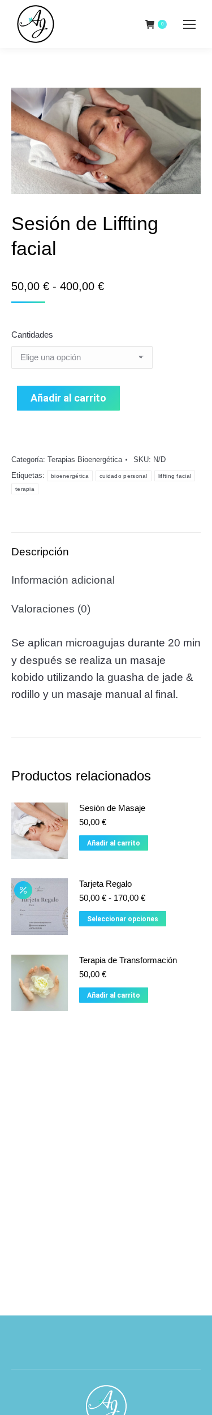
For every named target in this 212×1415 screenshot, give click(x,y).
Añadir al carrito (68, 398)
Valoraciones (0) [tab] (50, 609)
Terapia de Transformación (128, 960)
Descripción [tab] (40, 552)
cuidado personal (123, 476)
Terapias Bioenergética (84, 459)
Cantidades (32, 334)
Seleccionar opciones (122, 919)
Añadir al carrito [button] (113, 843)
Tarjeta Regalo (105, 883)
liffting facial (175, 476)
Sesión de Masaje (112, 808)
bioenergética (70, 476)
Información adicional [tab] (63, 580)
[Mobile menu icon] (189, 24)
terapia (24, 489)
